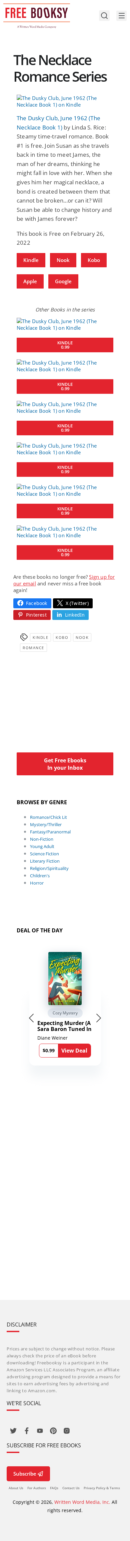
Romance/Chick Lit (48, 817)
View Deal (74, 1050)
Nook (63, 260)
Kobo (94, 260)
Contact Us (71, 1488)
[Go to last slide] (31, 1018)
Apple (30, 281)
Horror (37, 883)
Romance (33, 647)
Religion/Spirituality (49, 868)
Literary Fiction (45, 861)
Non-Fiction (41, 839)
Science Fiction (44, 854)
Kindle (31, 260)
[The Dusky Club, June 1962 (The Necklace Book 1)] (65, 101)
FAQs (54, 1488)
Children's (40, 876)
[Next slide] (99, 1018)
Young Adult (42, 846)
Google (63, 281)
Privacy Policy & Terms (102, 1488)
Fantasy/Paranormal (50, 832)
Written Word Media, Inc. (82, 1502)
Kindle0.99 (65, 345)
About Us (16, 1488)
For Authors (36, 1488)
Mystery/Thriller (46, 824)
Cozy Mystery (65, 1013)
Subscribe (24, 1473)
